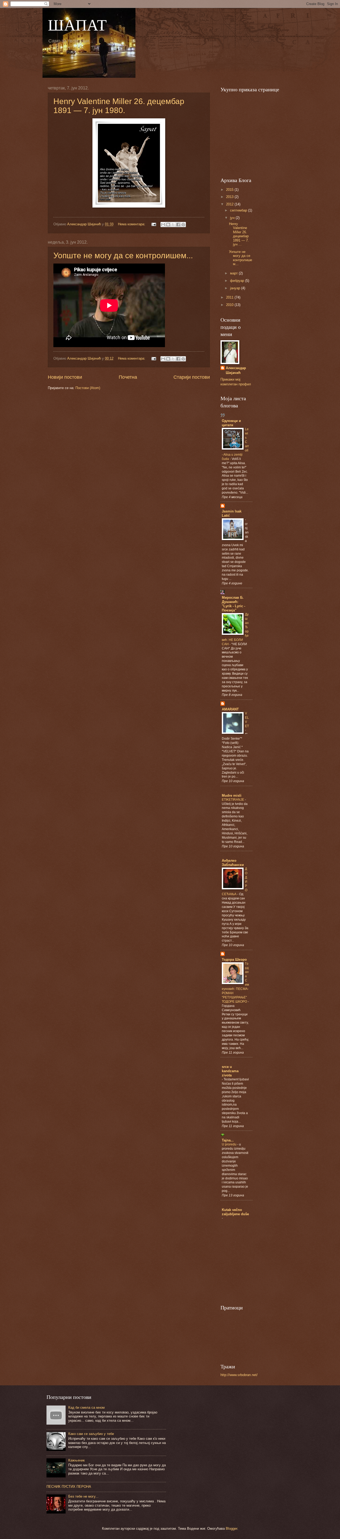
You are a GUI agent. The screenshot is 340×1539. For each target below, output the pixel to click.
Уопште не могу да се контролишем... (123, 255)
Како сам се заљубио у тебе (91, 1434)
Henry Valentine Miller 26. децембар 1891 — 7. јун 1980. (118, 106)
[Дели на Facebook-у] (178, 224)
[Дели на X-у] (173, 224)
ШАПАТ (77, 24)
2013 (230, 197)
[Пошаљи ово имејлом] (163, 224)
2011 (230, 297)
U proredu (229, 1144)
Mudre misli (231, 795)
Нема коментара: (132, 224)
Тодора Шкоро (234, 960)
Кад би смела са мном (86, 1407)
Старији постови (191, 377)
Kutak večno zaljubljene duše (235, 1212)
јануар (235, 288)
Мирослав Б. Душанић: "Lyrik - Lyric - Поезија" (233, 604)
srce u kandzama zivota (230, 1071)
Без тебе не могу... (83, 1496)
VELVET (247, 720)
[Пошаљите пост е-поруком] (153, 224)
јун (233, 218)
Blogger (231, 1529)
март (234, 273)
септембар (239, 210)
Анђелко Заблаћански (233, 863)
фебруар (237, 281)
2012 (230, 204)
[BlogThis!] (168, 224)
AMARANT (230, 709)
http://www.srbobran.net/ (239, 1375)
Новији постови (65, 377)
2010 (230, 305)
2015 (230, 190)
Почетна (128, 377)
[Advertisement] (260, 134)
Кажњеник (76, 1460)
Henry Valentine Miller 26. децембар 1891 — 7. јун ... (239, 234)
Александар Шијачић (236, 370)
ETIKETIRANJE (233, 799)
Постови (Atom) (87, 388)
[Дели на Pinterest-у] (183, 224)
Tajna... (228, 1140)
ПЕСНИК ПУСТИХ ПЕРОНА (68, 1487)
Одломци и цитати (231, 423)
